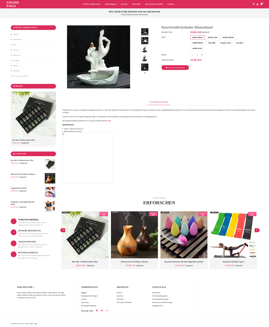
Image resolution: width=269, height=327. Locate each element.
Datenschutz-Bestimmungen (162, 302)
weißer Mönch (198, 43)
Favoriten (120, 296)
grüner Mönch (198, 37)
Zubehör (16, 34)
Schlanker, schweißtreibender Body (23, 203)
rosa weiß (211, 43)
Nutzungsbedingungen (160, 299)
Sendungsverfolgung (88, 306)
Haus (14, 45)
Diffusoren (16, 55)
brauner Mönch (228, 37)
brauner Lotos (226, 43)
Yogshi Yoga (12, 4)
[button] (190, 67)
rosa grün (239, 43)
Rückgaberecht (157, 306)
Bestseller (16, 71)
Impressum (156, 293)
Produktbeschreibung (158, 102)
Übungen (16, 60)
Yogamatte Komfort (18, 188)
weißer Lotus (197, 48)
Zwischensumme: (167, 60)
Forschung (84, 302)
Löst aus (16, 50)
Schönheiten (17, 39)
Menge (163, 55)
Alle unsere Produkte (20, 76)
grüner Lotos (212, 37)
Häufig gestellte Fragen (89, 296)
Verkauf (15, 66)
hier (109, 121)
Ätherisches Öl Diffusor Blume (23, 174)
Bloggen (84, 293)
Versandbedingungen (159, 296)
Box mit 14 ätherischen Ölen (23, 140)
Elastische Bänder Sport (233, 261)
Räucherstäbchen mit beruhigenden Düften (184, 261)
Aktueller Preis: (166, 32)
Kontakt (83, 299)
